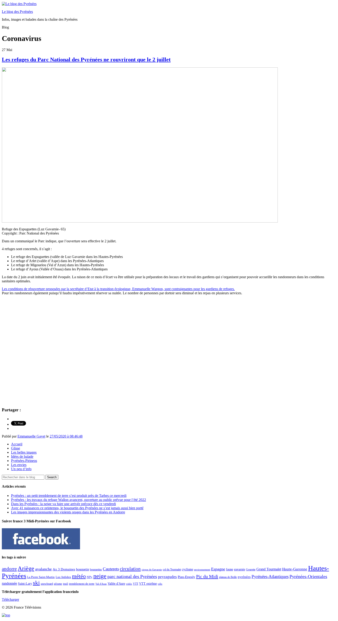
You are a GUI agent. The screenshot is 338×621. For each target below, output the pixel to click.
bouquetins (96, 569)
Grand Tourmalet (268, 569)
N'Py (89, 577)
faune (229, 569)
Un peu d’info (21, 469)
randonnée (9, 583)
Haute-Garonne (294, 569)
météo (79, 576)
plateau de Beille (228, 577)
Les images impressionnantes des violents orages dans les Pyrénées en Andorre (68, 512)
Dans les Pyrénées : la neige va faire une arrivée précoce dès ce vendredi (63, 504)
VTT (135, 583)
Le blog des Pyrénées (17, 12)
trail (65, 583)
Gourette (250, 569)
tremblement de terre (82, 583)
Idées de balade (22, 456)
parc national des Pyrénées (132, 576)
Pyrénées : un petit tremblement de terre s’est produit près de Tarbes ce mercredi (68, 496)
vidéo (129, 583)
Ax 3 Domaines (64, 569)
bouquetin (82, 569)
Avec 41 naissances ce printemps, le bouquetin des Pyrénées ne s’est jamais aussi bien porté (77, 508)
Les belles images (24, 452)
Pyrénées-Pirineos (24, 461)
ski (36, 583)
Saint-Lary (25, 583)
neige (99, 576)
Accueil (16, 444)
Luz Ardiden (63, 577)
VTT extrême (148, 583)
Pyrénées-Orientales (308, 576)
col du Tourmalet (172, 569)
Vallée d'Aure (116, 583)
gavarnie (239, 569)
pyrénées (244, 577)
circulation (130, 569)
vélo (160, 584)
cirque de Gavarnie (152, 569)
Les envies (18, 465)
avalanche (43, 569)
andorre (9, 568)
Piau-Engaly (186, 577)
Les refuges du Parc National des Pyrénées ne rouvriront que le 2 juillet (86, 60)
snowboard (47, 583)
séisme (58, 583)
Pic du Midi (207, 576)
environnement (202, 569)
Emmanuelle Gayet (31, 436)
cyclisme (187, 569)
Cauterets (111, 569)
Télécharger (10, 599)
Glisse (15, 448)
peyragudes (167, 577)
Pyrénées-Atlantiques (270, 576)
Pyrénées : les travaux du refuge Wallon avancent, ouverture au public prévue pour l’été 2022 (78, 500)
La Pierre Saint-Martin (41, 577)
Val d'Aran (101, 583)
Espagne (218, 569)
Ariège (26, 568)
